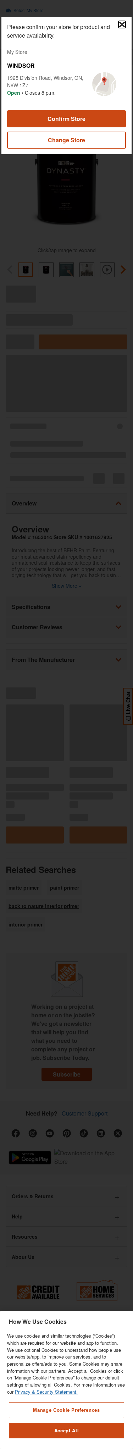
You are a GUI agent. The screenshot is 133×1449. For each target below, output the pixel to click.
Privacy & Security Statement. (46, 1391)
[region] (66, 1380)
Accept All (66, 1430)
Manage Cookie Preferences (66, 1409)
